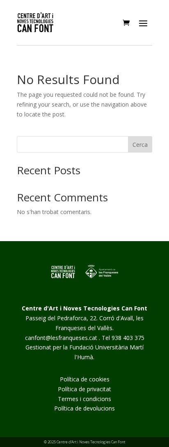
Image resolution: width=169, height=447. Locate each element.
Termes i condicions (84, 399)
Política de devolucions (84, 408)
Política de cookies (85, 379)
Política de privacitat (84, 389)
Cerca (140, 144)
